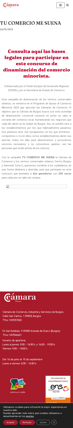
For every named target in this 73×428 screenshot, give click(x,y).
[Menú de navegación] (61, 5)
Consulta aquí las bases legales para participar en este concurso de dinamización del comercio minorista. (36, 63)
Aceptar (10, 422)
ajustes (30, 416)
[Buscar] (67, 5)
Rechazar (27, 422)
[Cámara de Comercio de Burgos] (12, 5)
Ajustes (43, 422)
